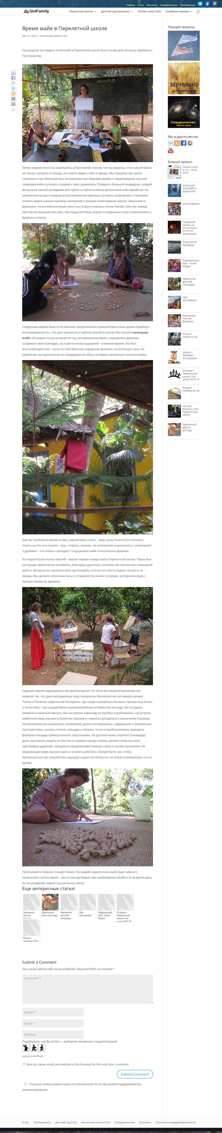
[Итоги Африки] (174, 209)
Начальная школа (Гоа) (53, 35)
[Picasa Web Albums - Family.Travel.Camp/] (190, 145)
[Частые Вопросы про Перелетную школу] (174, 412)
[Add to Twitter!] (13, 88)
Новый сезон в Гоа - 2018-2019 (190, 169)
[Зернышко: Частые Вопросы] (174, 321)
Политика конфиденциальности (175, 1122)
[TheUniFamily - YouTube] (170, 152)
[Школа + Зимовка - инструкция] (174, 358)
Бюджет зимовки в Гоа (191, 389)
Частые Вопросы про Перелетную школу (190, 410)
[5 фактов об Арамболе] (174, 248)
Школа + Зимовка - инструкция (190, 355)
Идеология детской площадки (189, 281)
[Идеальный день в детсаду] (174, 430)
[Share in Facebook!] (13, 78)
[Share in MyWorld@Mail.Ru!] (13, 104)
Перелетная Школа (81, 11)
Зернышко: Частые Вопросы (189, 318)
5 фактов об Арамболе (190, 243)
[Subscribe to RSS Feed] (177, 145)
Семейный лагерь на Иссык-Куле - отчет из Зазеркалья (190, 227)
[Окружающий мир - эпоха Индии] (174, 266)
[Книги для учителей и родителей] (174, 191)
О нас (141, 5)
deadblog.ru (37, 1056)
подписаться (127, 1084)
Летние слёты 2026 (149, 11)
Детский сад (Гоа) (66, 1122)
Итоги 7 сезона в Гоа (190, 335)
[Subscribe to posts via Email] (170, 145)
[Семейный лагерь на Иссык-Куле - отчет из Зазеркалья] (174, 228)
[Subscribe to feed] (13, 93)
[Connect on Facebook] (183, 145)
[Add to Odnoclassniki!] (13, 109)
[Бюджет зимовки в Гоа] (174, 393)
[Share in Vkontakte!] (13, 73)
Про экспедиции (190, 298)
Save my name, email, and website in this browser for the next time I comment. (77, 1064)
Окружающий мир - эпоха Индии (191, 263)
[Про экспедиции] (174, 303)
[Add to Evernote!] (13, 99)
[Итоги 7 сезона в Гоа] (174, 340)
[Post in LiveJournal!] (13, 83)
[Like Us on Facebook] (207, 5)
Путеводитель (187, 5)
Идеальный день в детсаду (190, 427)
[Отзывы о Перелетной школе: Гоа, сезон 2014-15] (174, 374)
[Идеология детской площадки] (174, 284)
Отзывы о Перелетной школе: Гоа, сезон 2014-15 (191, 375)
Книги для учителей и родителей (189, 188)
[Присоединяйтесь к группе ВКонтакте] (215, 5)
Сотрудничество (168, 5)
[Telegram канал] (200, 5)
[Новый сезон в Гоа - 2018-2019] (174, 173)
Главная (130, 5)
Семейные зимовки (177, 11)
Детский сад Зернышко (115, 11)
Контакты (152, 5)
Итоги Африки (191, 203)
